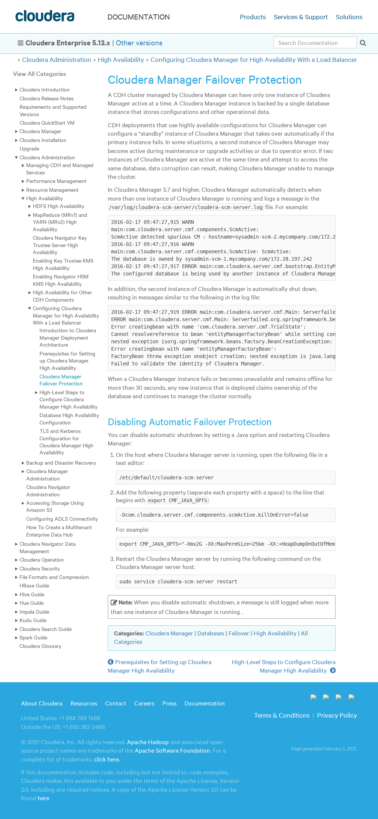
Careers (144, 703)
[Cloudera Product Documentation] (46, 17)
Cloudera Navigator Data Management (48, 547)
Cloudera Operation (42, 559)
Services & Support (301, 16)
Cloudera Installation (43, 139)
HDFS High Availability (58, 205)
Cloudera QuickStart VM (47, 122)
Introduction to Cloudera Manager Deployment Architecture (67, 337)
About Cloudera (41, 703)
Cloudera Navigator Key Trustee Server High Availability (60, 245)
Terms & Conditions (282, 715)
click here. (107, 759)
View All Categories (39, 73)
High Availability (121, 59)
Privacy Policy (337, 715)
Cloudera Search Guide (46, 628)
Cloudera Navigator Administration (48, 490)
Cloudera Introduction (45, 89)
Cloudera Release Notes (47, 98)
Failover (238, 633)
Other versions (139, 42)
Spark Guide (33, 637)
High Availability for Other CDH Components (62, 295)
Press (169, 703)
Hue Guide (32, 602)
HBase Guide (34, 585)
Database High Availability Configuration (69, 418)
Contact (115, 703)
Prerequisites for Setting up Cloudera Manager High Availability (67, 360)
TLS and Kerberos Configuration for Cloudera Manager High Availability (66, 441)
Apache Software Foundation (172, 750)
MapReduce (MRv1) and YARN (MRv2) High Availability (60, 222)
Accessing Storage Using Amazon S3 (55, 506)
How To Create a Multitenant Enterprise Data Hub (59, 530)
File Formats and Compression (54, 576)
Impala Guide (34, 611)
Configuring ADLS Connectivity (62, 518)
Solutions (349, 16)
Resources (84, 703)
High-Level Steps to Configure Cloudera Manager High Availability (68, 399)
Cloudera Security (40, 568)
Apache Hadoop (148, 742)
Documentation (205, 703)
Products (253, 16)
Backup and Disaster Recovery (61, 462)
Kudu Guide (33, 620)
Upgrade (29, 148)
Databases (210, 633)
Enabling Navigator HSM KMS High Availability (61, 280)
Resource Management (52, 189)
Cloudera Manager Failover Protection (61, 379)
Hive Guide (32, 594)
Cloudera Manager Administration (47, 474)
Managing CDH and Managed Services (59, 168)
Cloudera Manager (40, 131)
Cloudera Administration (56, 59)
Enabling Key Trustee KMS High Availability (63, 264)
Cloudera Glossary (40, 645)
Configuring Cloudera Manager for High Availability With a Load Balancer (254, 59)
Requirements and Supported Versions (53, 110)
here (43, 798)
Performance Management (56, 180)
